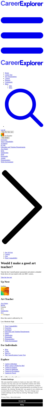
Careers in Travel (10, 373)
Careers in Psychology (12, 371)
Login (7, 351)
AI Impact (8, 330)
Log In (3, 130)
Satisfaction (8, 335)
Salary (7, 333)
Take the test (7, 132)
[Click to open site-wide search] (24, 126)
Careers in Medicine (11, 369)
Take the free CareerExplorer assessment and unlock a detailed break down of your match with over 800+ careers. (21, 273)
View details (5, 138)
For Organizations (11, 76)
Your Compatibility (11, 326)
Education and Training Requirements (17, 331)
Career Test (8, 75)
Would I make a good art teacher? (18, 265)
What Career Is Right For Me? (15, 366)
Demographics (9, 339)
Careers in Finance (11, 367)
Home (7, 73)
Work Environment (11, 341)
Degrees (7, 80)
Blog (10, 88)
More (6, 84)
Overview (8, 328)
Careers (7, 78)
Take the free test (6, 277)
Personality (8, 337)
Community (9, 82)
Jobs (10, 86)
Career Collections (11, 364)
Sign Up (7, 353)
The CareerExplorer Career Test (15, 355)
